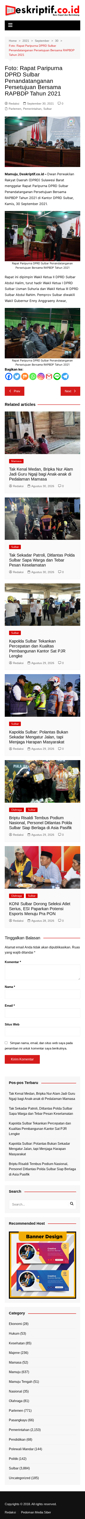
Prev (17, 391)
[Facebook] (8, 376)
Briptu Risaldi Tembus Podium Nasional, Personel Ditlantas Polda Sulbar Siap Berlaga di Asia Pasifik (40, 823)
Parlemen (15, 108)
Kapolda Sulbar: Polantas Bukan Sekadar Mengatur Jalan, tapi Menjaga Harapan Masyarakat (38, 737)
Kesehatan (17, 1343)
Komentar (13, 962)
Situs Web (12, 1024)
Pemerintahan (32, 108)
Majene (14, 1352)
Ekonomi (15, 1324)
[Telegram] (65, 376)
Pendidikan (17, 1439)
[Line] (57, 376)
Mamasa (16, 461)
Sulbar (47, 108)
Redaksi (14, 103)
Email (10, 1005)
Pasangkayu (18, 1420)
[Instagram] (41, 376)
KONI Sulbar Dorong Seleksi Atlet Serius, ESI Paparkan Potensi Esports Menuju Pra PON (39, 908)
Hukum (14, 1333)
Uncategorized (19, 1478)
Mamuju (15, 1372)
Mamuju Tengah (20, 1381)
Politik (13, 1459)
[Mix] (24, 376)
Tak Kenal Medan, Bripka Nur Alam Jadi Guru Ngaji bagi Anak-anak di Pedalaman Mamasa (41, 474)
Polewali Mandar (21, 1449)
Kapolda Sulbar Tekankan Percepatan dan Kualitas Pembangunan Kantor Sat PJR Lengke (40, 1129)
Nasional (15, 1391)
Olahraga (16, 809)
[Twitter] (16, 376)
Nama (10, 986)
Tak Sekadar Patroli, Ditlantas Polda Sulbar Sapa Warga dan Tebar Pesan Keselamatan (42, 560)
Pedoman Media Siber (36, 1512)
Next (68, 391)
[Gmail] (49, 376)
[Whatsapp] (33, 376)
